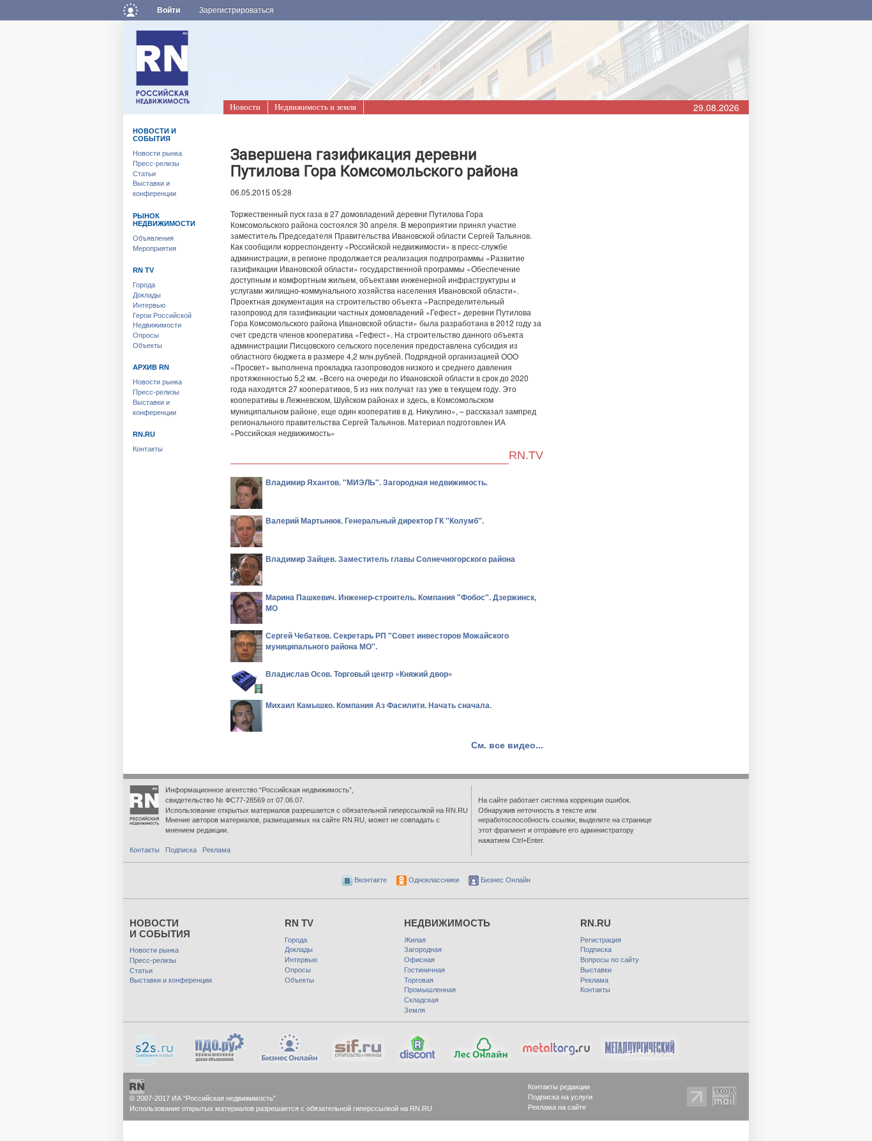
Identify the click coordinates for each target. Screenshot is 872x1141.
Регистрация (600, 940)
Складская (421, 1000)
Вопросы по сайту (609, 959)
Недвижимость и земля (315, 107)
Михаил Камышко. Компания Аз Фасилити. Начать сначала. (379, 705)
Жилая (415, 940)
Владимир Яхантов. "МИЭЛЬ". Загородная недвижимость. (377, 482)
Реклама (216, 850)
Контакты (148, 449)
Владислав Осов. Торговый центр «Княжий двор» (359, 673)
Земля (414, 1010)
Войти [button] (168, 10)
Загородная (423, 949)
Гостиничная (424, 970)
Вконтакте (369, 880)
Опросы (146, 335)
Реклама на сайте (557, 1107)
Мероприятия (154, 248)
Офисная (419, 959)
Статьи (144, 174)
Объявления (153, 238)
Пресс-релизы (156, 163)
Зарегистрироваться (236, 10)
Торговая (418, 980)
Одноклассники (433, 880)
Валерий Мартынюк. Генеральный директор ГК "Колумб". (375, 520)
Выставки (596, 970)
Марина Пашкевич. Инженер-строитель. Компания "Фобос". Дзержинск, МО (401, 602)
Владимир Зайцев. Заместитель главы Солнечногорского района (390, 558)
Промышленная (430, 990)
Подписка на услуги (560, 1097)
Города (144, 285)
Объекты (147, 345)
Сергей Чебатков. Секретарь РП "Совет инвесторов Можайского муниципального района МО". (387, 641)
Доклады (147, 295)
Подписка (181, 850)
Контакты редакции (559, 1087)
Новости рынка (157, 153)
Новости (245, 107)
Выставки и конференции (171, 980)
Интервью (149, 305)
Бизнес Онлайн (504, 880)
